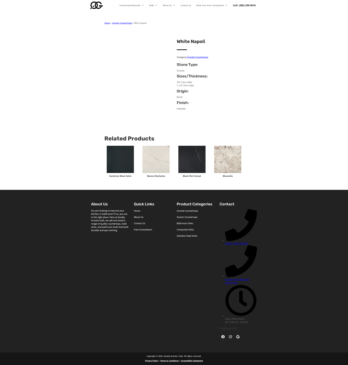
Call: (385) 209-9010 (244, 5)
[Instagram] (230, 336)
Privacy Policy (151, 360)
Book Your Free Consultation (210, 5)
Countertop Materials (129, 5)
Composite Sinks (185, 229)
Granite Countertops (122, 23)
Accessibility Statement (192, 360)
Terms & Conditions (169, 360)
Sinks (151, 5)
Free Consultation (143, 229)
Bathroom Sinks (185, 223)
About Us (167, 5)
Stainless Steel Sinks (187, 235)
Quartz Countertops (187, 217)
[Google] (237, 336)
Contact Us (186, 5)
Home (107, 23)
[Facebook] (223, 336)
